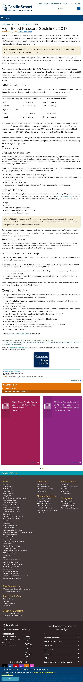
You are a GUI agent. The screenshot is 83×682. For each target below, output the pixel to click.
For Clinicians (41, 491)
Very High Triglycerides (10, 573)
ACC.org (77, 4)
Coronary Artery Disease (11, 507)
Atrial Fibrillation (8, 493)
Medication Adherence (44, 508)
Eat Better (64, 484)
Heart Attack (12, 377)
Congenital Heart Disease (11, 505)
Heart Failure (7, 523)
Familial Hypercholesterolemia (13, 516)
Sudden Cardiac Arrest (10, 562)
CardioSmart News (25, 32)
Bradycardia (7, 496)
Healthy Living (68, 481)
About (46, 4)
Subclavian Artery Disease (11, 560)
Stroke (34, 377)
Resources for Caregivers (69, 508)
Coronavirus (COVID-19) (11, 509)
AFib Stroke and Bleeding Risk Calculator (16, 589)
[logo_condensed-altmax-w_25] (18, 625)
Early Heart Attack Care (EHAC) (13, 616)
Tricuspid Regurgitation (11, 567)
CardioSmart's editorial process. (19, 347)
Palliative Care (7, 544)
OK (10, 678)
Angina (5, 484)
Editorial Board (8, 599)
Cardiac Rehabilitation (10, 502)
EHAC (71, 4)
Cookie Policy (39, 672)
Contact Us (6, 606)
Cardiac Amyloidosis (9, 500)
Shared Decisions (42, 484)
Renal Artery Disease (10, 548)
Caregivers (66, 498)
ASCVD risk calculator (65, 196)
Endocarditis (7, 514)
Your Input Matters (43, 486)
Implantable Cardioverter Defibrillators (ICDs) (18, 532)
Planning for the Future (68, 506)
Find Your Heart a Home (11, 613)
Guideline (40, 377)
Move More (65, 489)
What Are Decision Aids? (45, 489)
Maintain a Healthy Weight (70, 486)
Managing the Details (68, 503)
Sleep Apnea (7, 555)
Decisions (42, 481)
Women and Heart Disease (12, 578)
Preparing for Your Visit (44, 501)
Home (40, 4)
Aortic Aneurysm (8, 486)
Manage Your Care (46, 496)
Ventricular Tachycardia (10, 571)
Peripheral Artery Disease (11, 546)
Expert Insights (10, 388)
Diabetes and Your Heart (11, 512)
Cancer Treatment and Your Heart (14, 498)
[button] (40, 468)
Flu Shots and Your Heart (11, 518)
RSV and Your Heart (9, 553)
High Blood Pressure (10, 24)
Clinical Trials (41, 512)
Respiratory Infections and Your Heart (15, 551)
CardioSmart (11, 384)
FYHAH (65, 4)
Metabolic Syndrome (10, 535)
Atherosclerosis (8, 491)
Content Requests (55, 4)
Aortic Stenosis (8, 489)
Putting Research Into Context (47, 510)
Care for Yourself (66, 501)
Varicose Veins (7, 569)
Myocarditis (7, 539)
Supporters (6, 601)
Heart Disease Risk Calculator (12, 591)
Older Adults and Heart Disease (13, 541)
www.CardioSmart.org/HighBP (17, 334)
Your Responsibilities (44, 499)
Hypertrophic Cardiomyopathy (13, 530)
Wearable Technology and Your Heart (15, 576)
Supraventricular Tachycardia (12, 564)
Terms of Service (7, 675)
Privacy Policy (49, 672)
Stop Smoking (65, 491)
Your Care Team (42, 506)
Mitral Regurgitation (9, 537)
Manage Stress (66, 493)
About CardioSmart (13, 596)
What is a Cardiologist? (44, 503)
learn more (31, 462)
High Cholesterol (8, 528)
